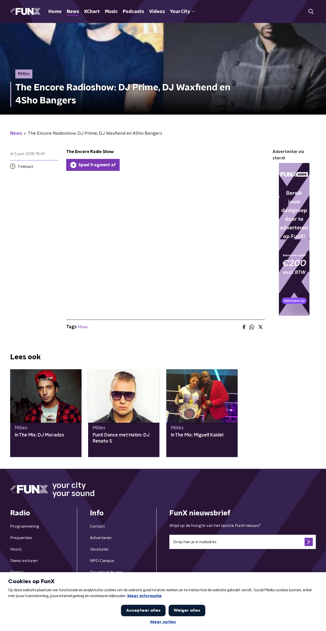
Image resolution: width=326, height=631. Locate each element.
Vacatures (99, 549)
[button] (311, 11)
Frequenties (21, 538)
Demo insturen (24, 561)
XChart (92, 11)
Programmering (24, 526)
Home (55, 11)
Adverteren (101, 538)
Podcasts (133, 11)
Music (111, 11)
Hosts (16, 549)
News (73, 11)
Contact (97, 526)
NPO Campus (102, 561)
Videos (157, 11)
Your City (180, 11)
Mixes (83, 327)
